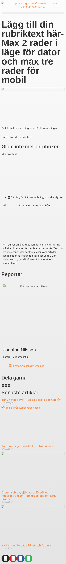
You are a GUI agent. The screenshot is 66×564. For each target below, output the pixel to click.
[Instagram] (5, 558)
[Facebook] (21, 558)
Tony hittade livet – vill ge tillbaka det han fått (31, 399)
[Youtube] (13, 558)
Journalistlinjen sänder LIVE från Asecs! (28, 446)
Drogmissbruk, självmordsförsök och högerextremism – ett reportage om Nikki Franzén (29, 496)
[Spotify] (28, 558)
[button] (33, 13)
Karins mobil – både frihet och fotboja (26, 545)
